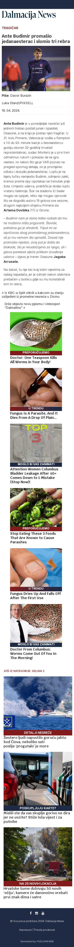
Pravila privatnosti (44, 929)
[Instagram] (36, 913)
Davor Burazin (20, 95)
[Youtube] (43, 913)
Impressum (26, 929)
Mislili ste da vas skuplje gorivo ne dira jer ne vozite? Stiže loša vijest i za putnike (37, 817)
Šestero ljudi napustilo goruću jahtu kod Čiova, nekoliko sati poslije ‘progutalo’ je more (35, 741)
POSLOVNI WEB (45, 941)
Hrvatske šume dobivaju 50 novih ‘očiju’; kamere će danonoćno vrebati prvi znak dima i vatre (36, 892)
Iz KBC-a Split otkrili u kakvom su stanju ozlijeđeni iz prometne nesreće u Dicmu (33, 294)
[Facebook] (30, 913)
